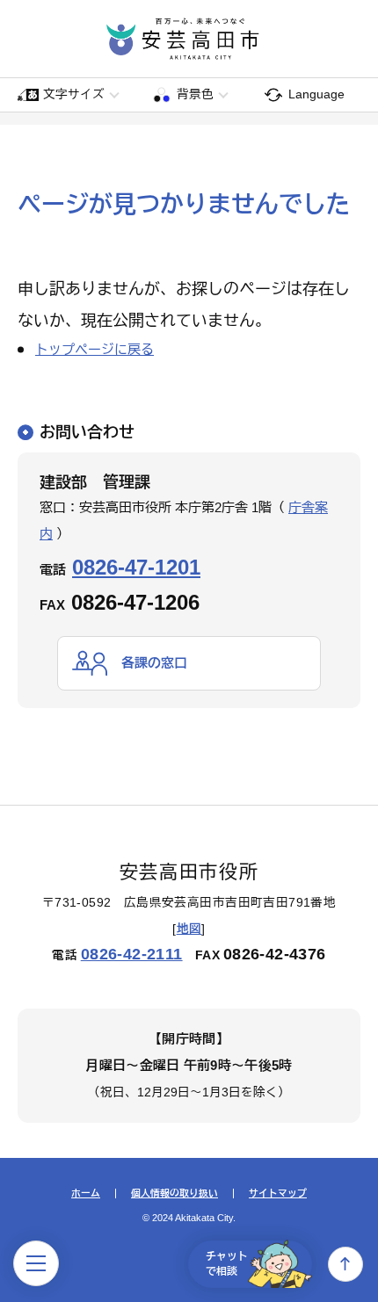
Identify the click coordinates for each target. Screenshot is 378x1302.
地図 (189, 929)
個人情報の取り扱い (174, 1193)
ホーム (85, 1193)
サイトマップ (278, 1193)
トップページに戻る (94, 349)
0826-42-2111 (132, 954)
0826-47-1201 (136, 567)
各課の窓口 (154, 662)
